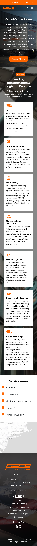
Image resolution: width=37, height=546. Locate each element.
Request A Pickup (18, 510)
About (18, 500)
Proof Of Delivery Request (18, 507)
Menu (28, 8)
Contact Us (18, 517)
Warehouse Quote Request (18, 514)
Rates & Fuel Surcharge (18, 504)
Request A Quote (18, 59)
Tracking (15, 2)
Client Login (29, 2)
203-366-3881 (20, 491)
